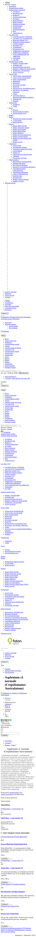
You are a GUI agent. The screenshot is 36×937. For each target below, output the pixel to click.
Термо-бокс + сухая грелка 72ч (12, 818)
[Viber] (6, 720)
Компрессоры (17, 176)
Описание (8, 741)
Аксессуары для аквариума (22, 76)
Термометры (17, 99)
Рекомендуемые (10, 367)
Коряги (11, 124)
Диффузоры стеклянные (21, 51)
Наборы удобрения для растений (24, 69)
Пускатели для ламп (20, 158)
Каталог (6, 429)
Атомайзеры (17, 47)
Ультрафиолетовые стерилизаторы (19, 169)
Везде (7, 339)
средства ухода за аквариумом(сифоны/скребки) (23, 96)
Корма (11, 117)
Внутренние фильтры (20, 165)
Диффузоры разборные (20, 53)
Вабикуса (16, 15)
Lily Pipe (16, 60)
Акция (7, 346)
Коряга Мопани (18, 133)
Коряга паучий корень (20, 136)
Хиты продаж (9, 295)
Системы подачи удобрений (22, 36)
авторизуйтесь (14, 792)
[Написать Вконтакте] (1, 384)
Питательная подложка (21, 111)
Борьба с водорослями (20, 63)
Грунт (11, 108)
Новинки (8, 293)
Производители (10, 183)
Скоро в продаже (10, 292)
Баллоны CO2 (17, 45)
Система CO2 (13, 35)
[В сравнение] (11, 882)
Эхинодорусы (17, 33)
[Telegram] (10, 720)
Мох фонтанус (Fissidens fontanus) (13, 891)
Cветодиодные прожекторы (22, 154)
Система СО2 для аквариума (22, 38)
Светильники (17, 151)
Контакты (8, 310)
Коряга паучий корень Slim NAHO (16, 584)
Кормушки (16, 81)
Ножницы (16, 83)
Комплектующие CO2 (20, 40)
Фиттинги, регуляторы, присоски (16, 525)
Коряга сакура (17, 142)
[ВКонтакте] (2, 720)
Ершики (15, 101)
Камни (11, 115)
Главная (7, 669)
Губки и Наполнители (20, 174)
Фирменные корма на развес (22, 119)
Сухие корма (17, 120)
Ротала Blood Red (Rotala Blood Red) (14, 844)
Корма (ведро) (17, 122)
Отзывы (7, 297)
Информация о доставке (23, 930)
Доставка (8, 304)
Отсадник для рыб (19, 85)
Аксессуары (13, 74)
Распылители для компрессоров (23, 88)
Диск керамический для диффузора (17, 485)
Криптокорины (18, 20)
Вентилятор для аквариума (22, 161)
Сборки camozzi (18, 44)
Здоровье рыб (17, 65)
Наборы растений (19, 24)
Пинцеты (16, 86)
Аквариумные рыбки (16, 8)
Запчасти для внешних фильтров (24, 167)
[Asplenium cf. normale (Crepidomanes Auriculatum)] (18, 695)
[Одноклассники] (4, 720)
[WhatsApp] (8, 720)
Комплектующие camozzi (21, 42)
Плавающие (17, 28)
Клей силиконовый (19, 79)
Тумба (15, 106)
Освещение (13, 144)
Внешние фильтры (19, 163)
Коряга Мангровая (19, 131)
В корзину (5, 735)
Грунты (15, 110)
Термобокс (12, 6)
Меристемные (17, 22)
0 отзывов (7, 700)
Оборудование (14, 160)
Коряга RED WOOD (20, 126)
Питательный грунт (19, 113)
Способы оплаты (10, 308)
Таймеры (16, 156)
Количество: (5, 727)
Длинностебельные (19, 17)
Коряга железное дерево (21, 128)
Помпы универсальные (21, 179)
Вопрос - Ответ (10, 745)
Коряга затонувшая (19, 129)
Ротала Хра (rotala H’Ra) (10, 913)
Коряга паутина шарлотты (22, 135)
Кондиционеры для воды (21, 67)
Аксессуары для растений (21, 78)
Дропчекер (16, 58)
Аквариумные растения (17, 10)
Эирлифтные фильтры (20, 172)
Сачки (15, 94)
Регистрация (13, 328)
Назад (7, 2)
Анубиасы (16, 11)
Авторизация (13, 326)
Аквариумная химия (16, 61)
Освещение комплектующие (22, 149)
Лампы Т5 (16, 152)
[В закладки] (9, 882)
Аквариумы (13, 103)
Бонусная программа (12, 306)
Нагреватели (17, 177)
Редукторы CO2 (18, 49)
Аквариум (16, 104)
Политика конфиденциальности (12, 928)
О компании (9, 303)
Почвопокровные (19, 29)
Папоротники (17, 26)
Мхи (14, 31)
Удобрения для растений (21, 70)
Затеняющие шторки (20, 147)
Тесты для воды (18, 72)
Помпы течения (18, 181)
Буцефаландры (18, 13)
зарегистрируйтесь (7, 794)
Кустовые (16, 19)
